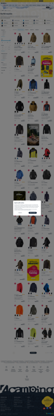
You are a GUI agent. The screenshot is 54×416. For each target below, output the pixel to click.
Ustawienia (20, 212)
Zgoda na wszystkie (33, 212)
